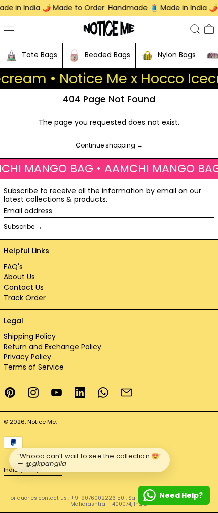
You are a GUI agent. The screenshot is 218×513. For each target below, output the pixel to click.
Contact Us (24, 287)
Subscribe (19, 226)
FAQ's (13, 267)
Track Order (25, 297)
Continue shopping (105, 146)
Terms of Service (34, 367)
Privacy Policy (27, 357)
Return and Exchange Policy (52, 347)
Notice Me (41, 422)
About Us (19, 277)
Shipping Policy (30, 336)
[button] (195, 29)
